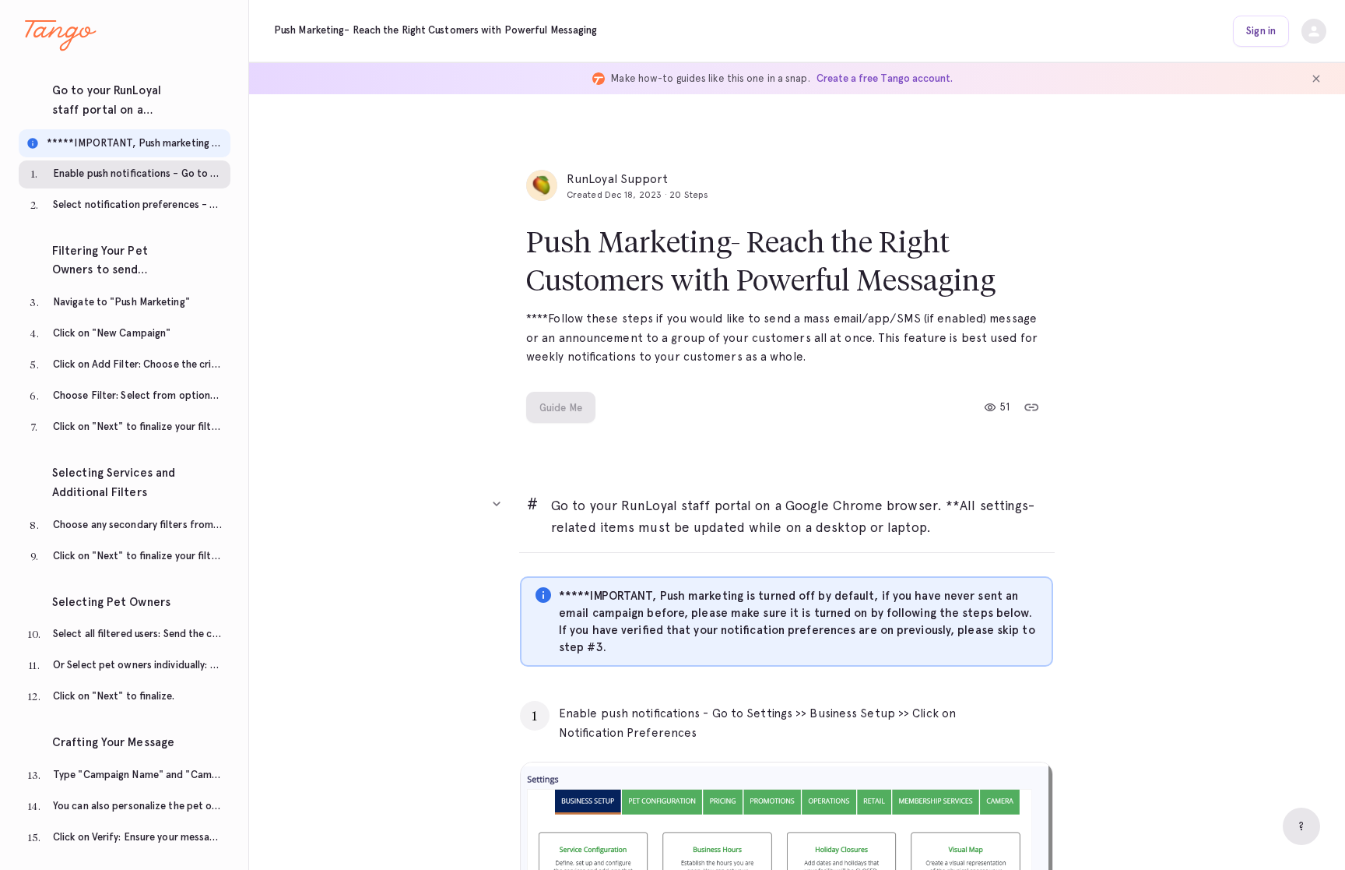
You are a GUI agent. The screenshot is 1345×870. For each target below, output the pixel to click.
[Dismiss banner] (1316, 78)
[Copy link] (1031, 407)
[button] (124, 95)
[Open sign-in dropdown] (1313, 31)
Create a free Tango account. (884, 78)
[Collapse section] (496, 504)
